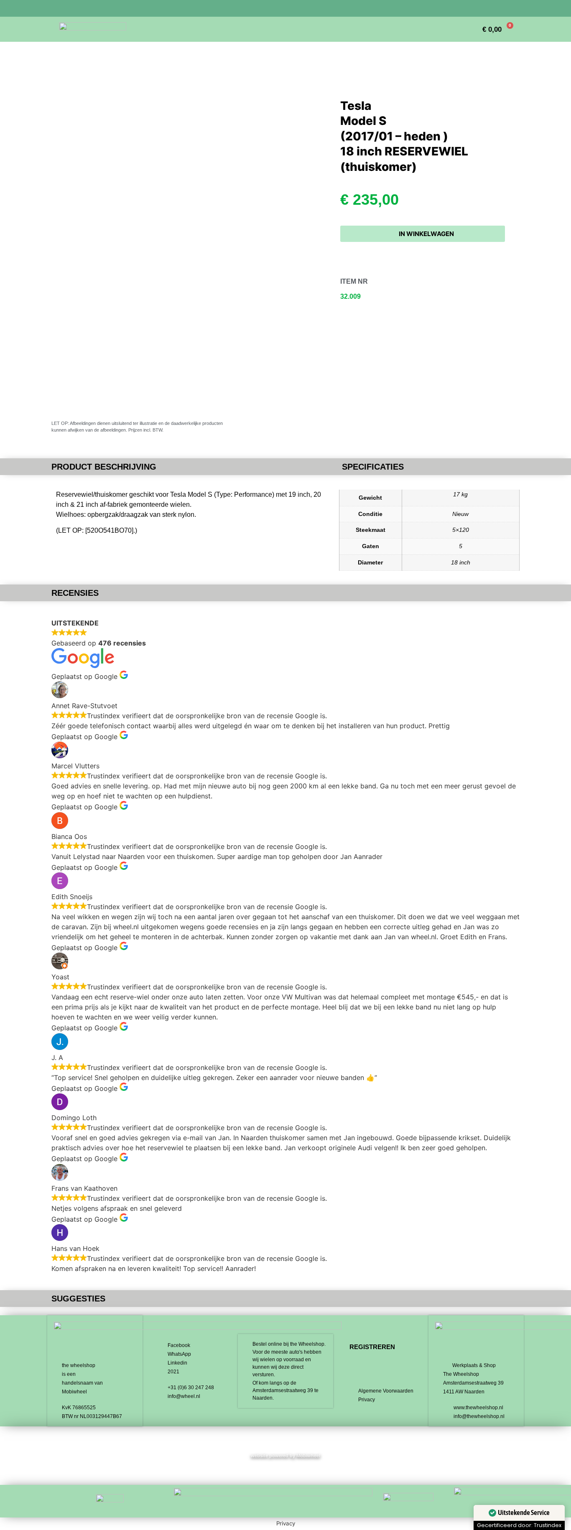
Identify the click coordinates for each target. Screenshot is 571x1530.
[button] (422, 234)
